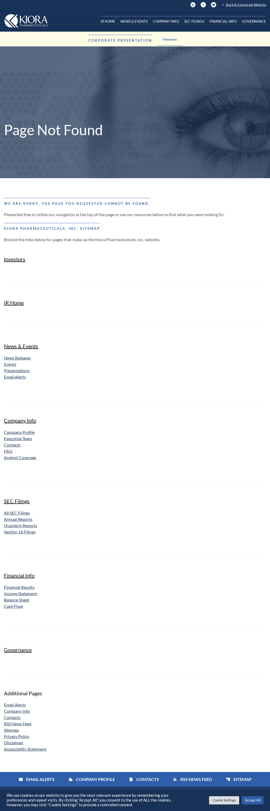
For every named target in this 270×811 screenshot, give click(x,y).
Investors (14, 259)
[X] (203, 4)
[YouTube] (213, 4)
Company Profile (19, 432)
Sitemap (11, 729)
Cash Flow (13, 606)
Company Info (166, 21)
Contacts (12, 444)
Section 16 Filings (20, 531)
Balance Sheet (16, 599)
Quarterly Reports (20, 525)
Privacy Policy (16, 736)
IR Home (108, 21)
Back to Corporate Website (245, 4)
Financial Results (19, 587)
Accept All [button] (252, 800)
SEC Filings (194, 21)
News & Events (134, 21)
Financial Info (223, 21)
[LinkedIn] (193, 4)
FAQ (8, 451)
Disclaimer (13, 742)
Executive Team (18, 438)
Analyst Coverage (20, 457)
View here (170, 39)
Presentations (17, 370)
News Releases (17, 357)
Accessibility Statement (25, 748)
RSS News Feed (17, 723)
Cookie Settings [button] (224, 800)
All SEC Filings (17, 512)
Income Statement (20, 593)
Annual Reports (18, 519)
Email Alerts (15, 376)
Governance (254, 21)
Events (10, 364)
